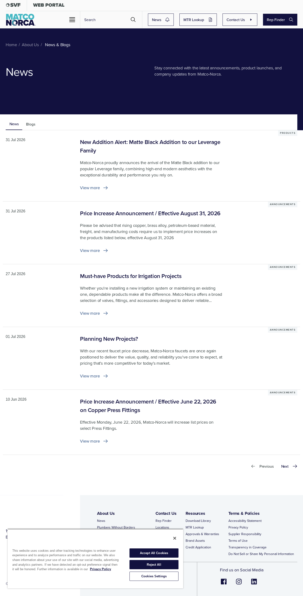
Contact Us (236, 19)
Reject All (154, 564)
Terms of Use (238, 540)
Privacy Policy (238, 527)
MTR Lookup (193, 19)
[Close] (174, 538)
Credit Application (198, 547)
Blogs (30, 124)
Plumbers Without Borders (116, 527)
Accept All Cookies (154, 553)
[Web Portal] (48, 6)
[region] (95, 558)
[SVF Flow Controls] (13, 6)
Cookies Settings (154, 576)
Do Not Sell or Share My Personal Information (261, 553)
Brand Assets (195, 540)
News (156, 19)
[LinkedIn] (254, 584)
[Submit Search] (133, 19)
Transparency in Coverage (247, 547)
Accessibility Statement (245, 520)
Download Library (198, 520)
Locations (162, 527)
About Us (106, 513)
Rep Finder (276, 19)
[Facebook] (223, 584)
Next (285, 466)
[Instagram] (239, 584)
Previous (266, 466)
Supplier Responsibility (244, 534)
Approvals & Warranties (202, 534)
